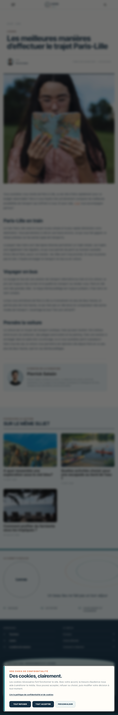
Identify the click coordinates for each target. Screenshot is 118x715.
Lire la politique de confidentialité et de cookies (31, 694)
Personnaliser (65, 704)
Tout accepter (43, 704)
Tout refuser (20, 704)
